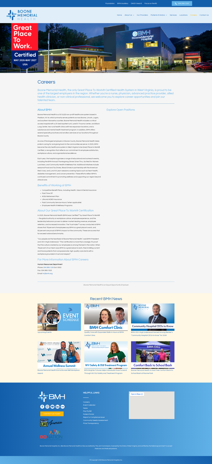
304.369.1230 (48, 267)
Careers (86, 402)
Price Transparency (91, 423)
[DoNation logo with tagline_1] (51, 430)
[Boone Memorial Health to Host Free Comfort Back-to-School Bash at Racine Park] (152, 355)
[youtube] (52, 407)
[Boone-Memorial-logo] (22, 11)
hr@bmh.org (48, 273)
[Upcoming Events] (59, 317)
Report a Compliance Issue (94, 417)
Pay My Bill (87, 411)
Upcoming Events (45, 332)
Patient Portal (88, 414)
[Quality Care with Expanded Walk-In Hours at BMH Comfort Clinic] (106, 317)
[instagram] (47, 407)
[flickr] (63, 407)
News (85, 408)
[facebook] (42, 407)
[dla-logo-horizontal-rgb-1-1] (51, 420)
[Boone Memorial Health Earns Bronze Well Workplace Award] (59, 355)
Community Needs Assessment (95, 420)
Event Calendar (89, 405)
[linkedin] (58, 407)
